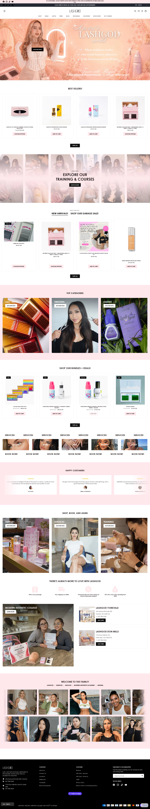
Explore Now (37, 49)
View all (75, 145)
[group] (75, 49)
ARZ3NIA (100, 685)
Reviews (78, 770)
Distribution (42, 779)
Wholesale (42, 782)
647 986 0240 (9, 781)
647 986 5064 (9, 789)
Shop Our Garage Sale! (84, 213)
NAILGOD (68, 685)
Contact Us (42, 773)
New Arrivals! (60, 213)
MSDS (77, 779)
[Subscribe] (142, 776)
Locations (42, 776)
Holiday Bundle (130, 406)
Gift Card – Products (82, 776)
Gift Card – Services (82, 773)
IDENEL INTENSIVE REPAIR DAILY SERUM (131, 260)
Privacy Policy (80, 782)
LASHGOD (50, 685)
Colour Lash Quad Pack (19, 406)
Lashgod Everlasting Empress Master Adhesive (93, 127)
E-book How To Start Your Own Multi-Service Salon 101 (94, 254)
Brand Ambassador (45, 785)
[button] (135, 11)
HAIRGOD (59, 685)
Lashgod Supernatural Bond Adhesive (56, 127)
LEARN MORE (10, 611)
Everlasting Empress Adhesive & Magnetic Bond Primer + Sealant (93, 407)
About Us (42, 770)
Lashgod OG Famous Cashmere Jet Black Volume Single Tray (19, 127)
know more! (75, 185)
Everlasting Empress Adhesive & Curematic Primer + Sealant (56, 407)
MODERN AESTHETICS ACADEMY (84, 685)
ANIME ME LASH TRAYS (18, 243)
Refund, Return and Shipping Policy (86, 785)
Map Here (101, 620)
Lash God (46, 805)
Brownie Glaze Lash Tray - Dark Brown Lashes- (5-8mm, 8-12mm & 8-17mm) (130, 127)
